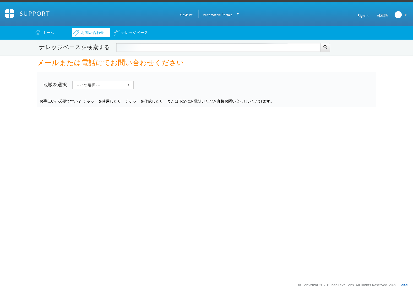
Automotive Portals (217, 15)
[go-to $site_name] (10, 13)
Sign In (363, 15)
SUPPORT (35, 13)
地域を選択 (55, 84)
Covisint (186, 15)
